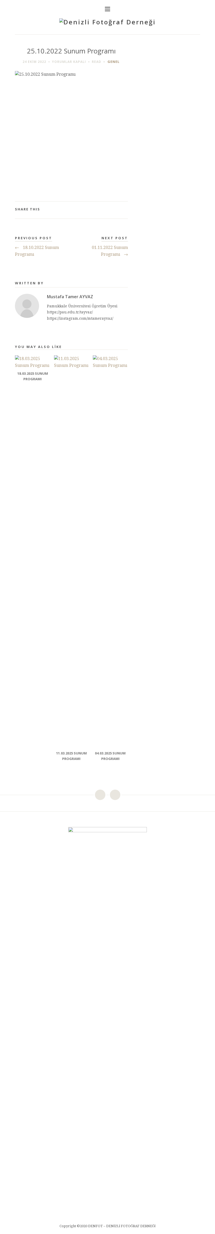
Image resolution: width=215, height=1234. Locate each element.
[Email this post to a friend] (124, 210)
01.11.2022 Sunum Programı (110, 251)
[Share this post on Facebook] (99, 210)
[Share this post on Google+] (116, 210)
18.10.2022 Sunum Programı (37, 251)
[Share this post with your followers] (107, 210)
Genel (114, 61)
